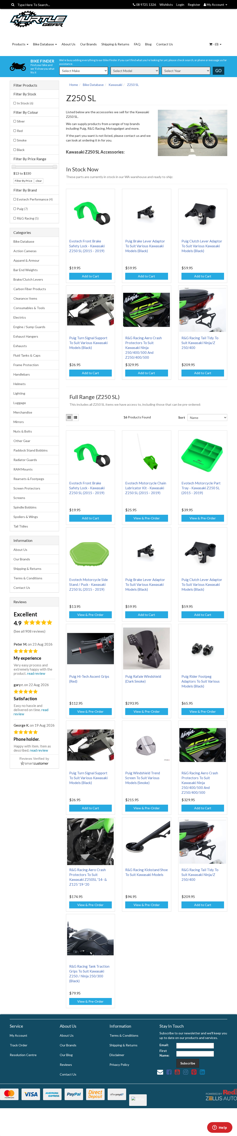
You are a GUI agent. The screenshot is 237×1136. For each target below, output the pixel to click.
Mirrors (18, 422)
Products (19, 44)
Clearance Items (25, 298)
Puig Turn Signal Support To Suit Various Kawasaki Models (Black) (88, 343)
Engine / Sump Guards (29, 327)
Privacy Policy (119, 1065)
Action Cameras (25, 251)
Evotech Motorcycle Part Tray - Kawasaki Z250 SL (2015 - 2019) (201, 488)
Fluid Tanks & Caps (27, 355)
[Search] (13, 4)
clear (39, 180)
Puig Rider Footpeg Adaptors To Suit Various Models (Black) (200, 681)
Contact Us (164, 44)
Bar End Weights (25, 270)
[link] (169, 1072)
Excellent (25, 614)
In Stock (25, 103)
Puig (22, 209)
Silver (21, 121)
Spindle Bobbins (25, 507)
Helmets (19, 384)
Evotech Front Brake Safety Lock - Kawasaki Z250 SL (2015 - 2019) (87, 246)
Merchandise (22, 412)
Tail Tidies (20, 526)
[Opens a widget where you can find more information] (219, 1128)
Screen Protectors (26, 488)
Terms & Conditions (27, 578)
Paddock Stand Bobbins (30, 450)
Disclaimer (116, 1055)
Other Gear (21, 441)
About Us (68, 44)
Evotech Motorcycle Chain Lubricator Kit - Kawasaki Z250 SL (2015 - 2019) (145, 488)
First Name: (164, 1053)
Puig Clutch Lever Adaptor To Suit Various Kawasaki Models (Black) (201, 246)
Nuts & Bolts (22, 431)
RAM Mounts (23, 469)
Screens (19, 498)
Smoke (22, 140)
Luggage (19, 403)
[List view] (75, 417)
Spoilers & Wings (25, 517)
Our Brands (88, 44)
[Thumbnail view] (69, 417)
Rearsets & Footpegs (28, 479)
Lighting (19, 393)
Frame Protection (26, 365)
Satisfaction (25, 698)
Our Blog (66, 1055)
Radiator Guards (25, 460)
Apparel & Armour (26, 260)
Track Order (18, 1045)
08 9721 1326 (145, 4)
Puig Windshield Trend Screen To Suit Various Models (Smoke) (142, 778)
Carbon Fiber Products (29, 289)
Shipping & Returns (115, 44)
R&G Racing (28, 218)
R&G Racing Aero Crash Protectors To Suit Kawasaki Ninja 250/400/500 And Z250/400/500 (143, 347)
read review (36, 673)
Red (20, 131)
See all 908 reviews (29, 631)
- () (215, 44)
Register (194, 4)
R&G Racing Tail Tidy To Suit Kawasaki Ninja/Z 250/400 (199, 343)
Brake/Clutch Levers (28, 279)
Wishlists (166, 4)
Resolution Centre (23, 1055)
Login (180, 4)
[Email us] (160, 1072)
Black (21, 150)
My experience (27, 658)
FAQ (137, 44)
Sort (181, 417)
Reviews (66, 1065)
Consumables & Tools (29, 308)
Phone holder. (27, 739)
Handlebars (21, 374)
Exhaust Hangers (25, 336)
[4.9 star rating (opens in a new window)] (38, 624)
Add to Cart (90, 276)
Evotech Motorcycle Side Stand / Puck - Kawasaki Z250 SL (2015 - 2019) (88, 584)
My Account (18, 1035)
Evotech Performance (35, 199)
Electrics (19, 317)
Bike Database (44, 44)
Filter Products (25, 85)
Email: (164, 1045)
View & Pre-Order (147, 518)
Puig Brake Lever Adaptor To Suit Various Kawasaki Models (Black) (145, 246)
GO (218, 70)
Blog (148, 44)
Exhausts (20, 346)
